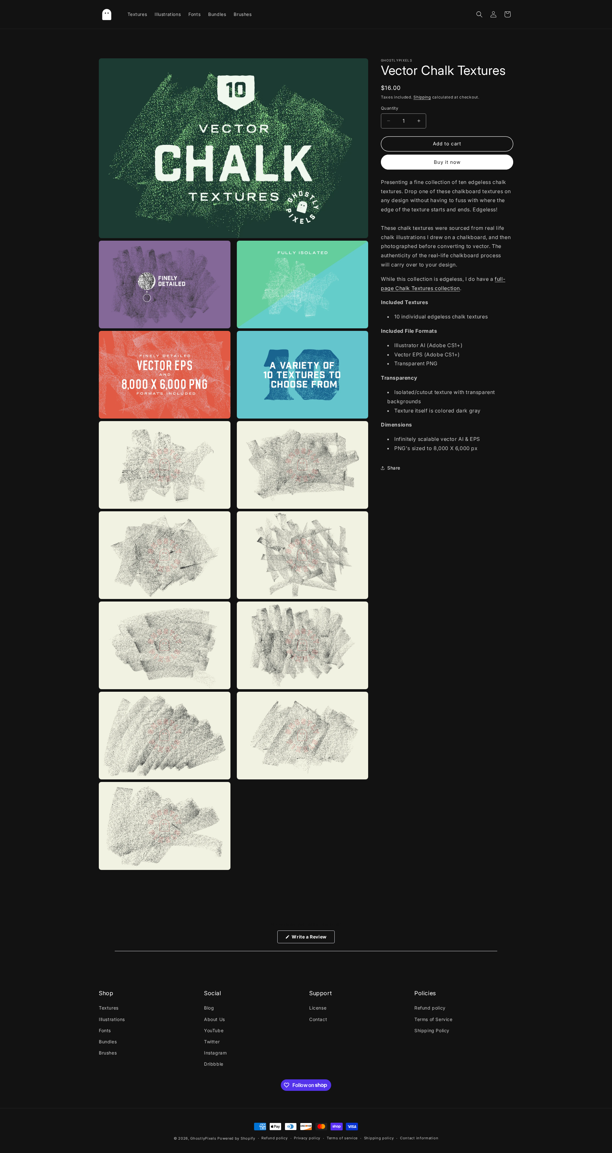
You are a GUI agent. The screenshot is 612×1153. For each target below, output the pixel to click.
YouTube (213, 1030)
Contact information (419, 1138)
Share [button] (393, 468)
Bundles (108, 1041)
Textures (109, 1008)
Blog (209, 1008)
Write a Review (313, 938)
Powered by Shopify (236, 1138)
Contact (318, 1019)
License (317, 1008)
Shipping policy (379, 1138)
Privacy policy (307, 1138)
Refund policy (430, 1008)
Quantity (389, 108)
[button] (479, 14)
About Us (214, 1019)
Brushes (108, 1052)
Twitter (212, 1041)
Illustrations (112, 1019)
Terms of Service (433, 1019)
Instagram (215, 1052)
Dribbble (213, 1064)
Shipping (422, 97)
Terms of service (342, 1138)
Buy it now (447, 162)
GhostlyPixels (203, 1138)
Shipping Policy (431, 1030)
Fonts (105, 1030)
